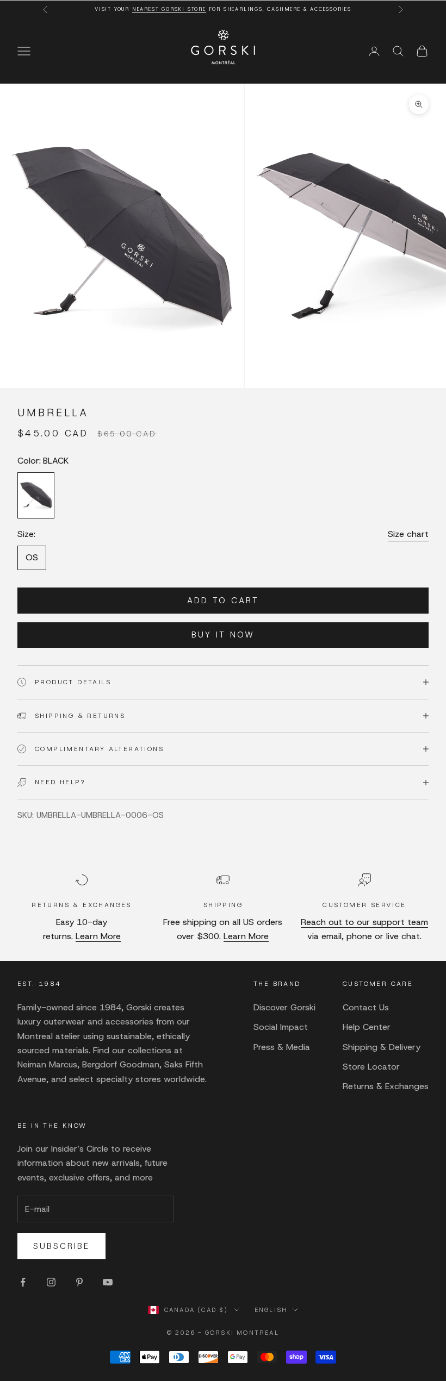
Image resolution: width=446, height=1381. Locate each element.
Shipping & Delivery (381, 1047)
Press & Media (281, 1047)
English (271, 1310)
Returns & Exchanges (386, 1086)
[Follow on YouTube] (107, 1282)
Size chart (408, 534)
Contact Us (366, 1007)
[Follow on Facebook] (22, 1282)
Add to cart (223, 600)
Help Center (367, 1027)
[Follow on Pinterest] (79, 1282)
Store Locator (371, 1066)
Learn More (98, 936)
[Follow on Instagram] (51, 1282)
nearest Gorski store (169, 9)
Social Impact (280, 1027)
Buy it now (223, 634)
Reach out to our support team (364, 922)
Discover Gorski (284, 1007)
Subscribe (61, 1246)
